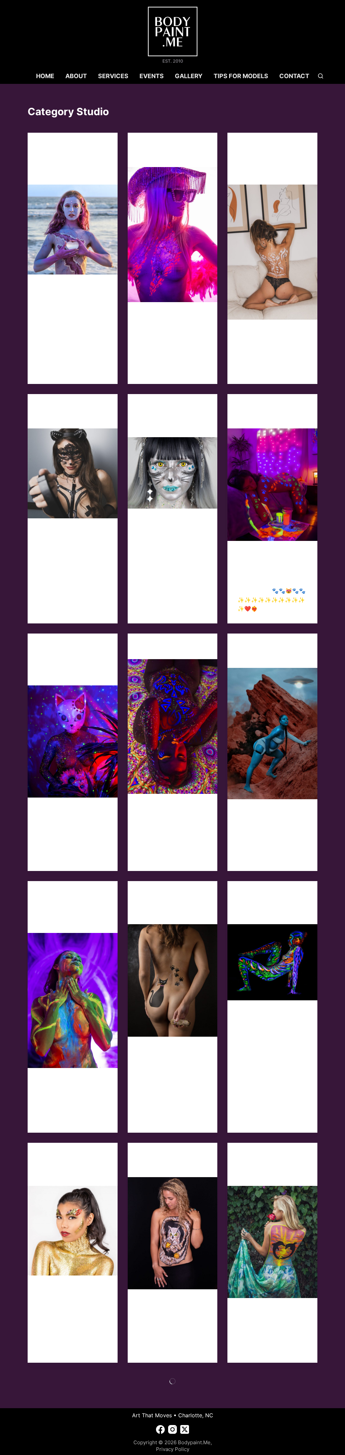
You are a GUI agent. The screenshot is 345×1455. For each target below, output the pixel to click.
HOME (45, 75)
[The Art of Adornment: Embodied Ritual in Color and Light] (73, 229)
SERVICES (113, 75)
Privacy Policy (172, 1449)
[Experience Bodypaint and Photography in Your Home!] (272, 252)
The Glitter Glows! (167, 648)
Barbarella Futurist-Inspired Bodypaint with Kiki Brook (169, 417)
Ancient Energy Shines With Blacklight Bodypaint (272, 904)
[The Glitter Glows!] (173, 726)
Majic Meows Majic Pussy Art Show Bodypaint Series (169, 904)
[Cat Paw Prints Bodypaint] (272, 484)
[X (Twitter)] (184, 1429)
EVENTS (151, 75)
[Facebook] (160, 1429)
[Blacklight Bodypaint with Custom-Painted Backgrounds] (73, 1000)
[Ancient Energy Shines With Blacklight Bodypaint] (272, 962)
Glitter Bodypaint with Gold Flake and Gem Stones (70, 1166)
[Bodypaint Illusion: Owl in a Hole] (173, 1233)
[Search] (320, 75)
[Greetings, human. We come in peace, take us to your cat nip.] (73, 741)
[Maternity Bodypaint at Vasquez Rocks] (272, 733)
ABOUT (76, 75)
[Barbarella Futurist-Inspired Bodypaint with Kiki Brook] (173, 472)
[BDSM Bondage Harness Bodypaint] (73, 473)
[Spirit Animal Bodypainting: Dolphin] (272, 1242)
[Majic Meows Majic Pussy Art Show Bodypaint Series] (173, 980)
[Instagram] (172, 1429)
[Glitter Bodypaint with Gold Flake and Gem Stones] (73, 1231)
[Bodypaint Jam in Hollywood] (173, 234)
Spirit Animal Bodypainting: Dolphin (260, 1166)
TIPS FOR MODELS (241, 75)
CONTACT (294, 75)
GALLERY (188, 75)
